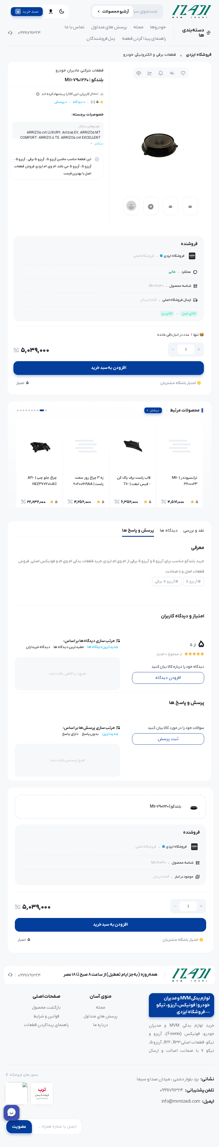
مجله (138, 27)
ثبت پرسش (168, 739)
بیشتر (154, 410)
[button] (46, 410)
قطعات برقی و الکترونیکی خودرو (149, 54)
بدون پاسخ (90, 733)
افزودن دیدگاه (168, 678)
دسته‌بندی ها (193, 33)
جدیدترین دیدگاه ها (102, 647)
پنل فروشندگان (100, 38)
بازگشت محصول (46, 1007)
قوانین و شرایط (46, 1016)
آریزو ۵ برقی (165, 581)
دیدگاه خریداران (38, 647)
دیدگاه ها (169, 530)
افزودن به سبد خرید (108, 368)
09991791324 (29, 33)
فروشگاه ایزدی (198, 54)
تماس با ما (74, 27)
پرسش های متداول (109, 27)
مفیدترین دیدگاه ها (69, 647)
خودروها (158, 27)
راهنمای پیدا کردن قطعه (144, 38)
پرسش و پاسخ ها (138, 530)
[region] (109, 56)
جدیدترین (110, 733)
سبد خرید (27, 11)
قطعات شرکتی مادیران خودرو (80, 70)
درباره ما (100, 1025)
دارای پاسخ (70, 733)
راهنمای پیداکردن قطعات (46, 1025)
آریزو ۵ (191, 581)
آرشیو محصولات (115, 11)
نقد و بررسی (193, 530)
